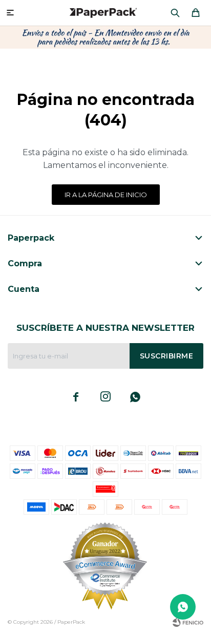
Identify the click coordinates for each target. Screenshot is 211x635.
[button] (175, 13)
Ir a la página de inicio (106, 194)
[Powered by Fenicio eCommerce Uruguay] (188, 622)
